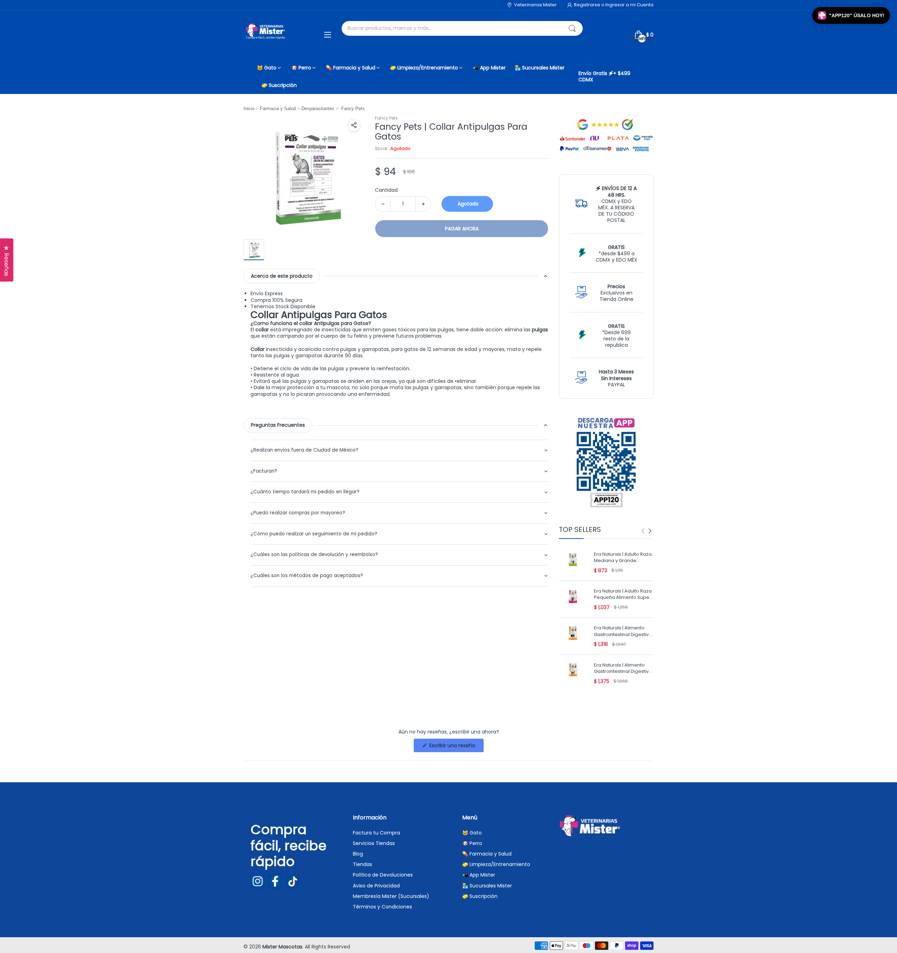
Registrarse (587, 4)
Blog (358, 853)
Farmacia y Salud (278, 108)
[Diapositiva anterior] (642, 531)
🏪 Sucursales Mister (487, 885)
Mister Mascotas (282, 946)
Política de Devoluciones (383, 874)
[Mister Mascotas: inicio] (266, 34)
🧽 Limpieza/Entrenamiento (496, 864)
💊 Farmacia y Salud (487, 853)
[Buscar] (572, 28)
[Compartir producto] (354, 125)
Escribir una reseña (456, 747)
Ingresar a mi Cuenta (629, 4)
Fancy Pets (386, 118)
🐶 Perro (472, 843)
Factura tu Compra (376, 832)
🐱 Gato (472, 832)
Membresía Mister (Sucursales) (391, 896)
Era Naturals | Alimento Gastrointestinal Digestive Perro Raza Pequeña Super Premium (623, 669)
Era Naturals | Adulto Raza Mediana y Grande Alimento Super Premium (623, 558)
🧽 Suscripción (480, 896)
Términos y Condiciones (382, 906)
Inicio (249, 108)
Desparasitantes (317, 108)
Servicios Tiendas (374, 843)
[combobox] (462, 28)
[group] (646, 531)
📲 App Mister (478, 874)
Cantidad (386, 190)
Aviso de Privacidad (376, 885)
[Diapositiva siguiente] (649, 531)
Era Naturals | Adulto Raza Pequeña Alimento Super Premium (623, 595)
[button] (851, 15)
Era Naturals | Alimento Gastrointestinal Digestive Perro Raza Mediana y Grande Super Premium (623, 631)
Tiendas (362, 864)
